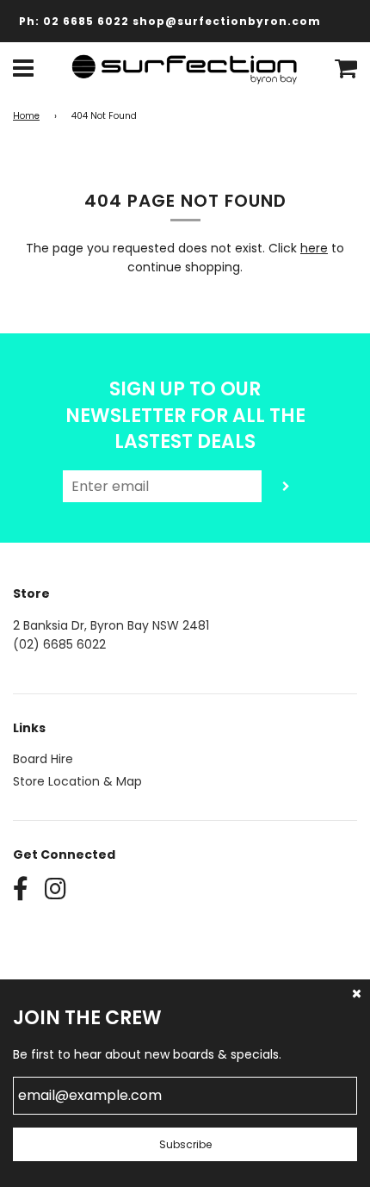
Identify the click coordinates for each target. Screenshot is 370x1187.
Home (26, 115)
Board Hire (43, 759)
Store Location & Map (77, 781)
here (314, 248)
